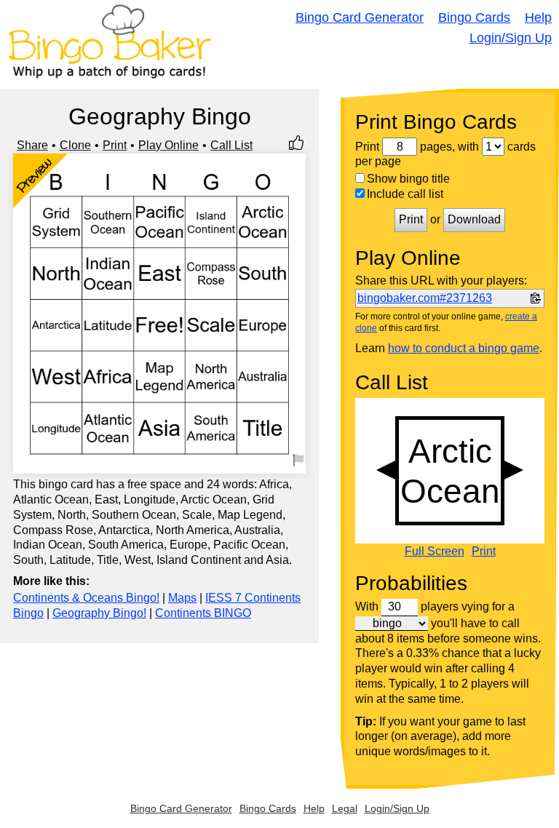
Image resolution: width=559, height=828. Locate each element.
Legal (344, 808)
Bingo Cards (474, 17)
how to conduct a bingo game (463, 348)
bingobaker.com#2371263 (424, 298)
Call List (231, 145)
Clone (75, 145)
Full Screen (434, 551)
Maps (182, 598)
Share (32, 145)
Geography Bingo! (99, 613)
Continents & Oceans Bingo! (86, 598)
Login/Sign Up (510, 38)
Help (538, 17)
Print (115, 145)
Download (474, 219)
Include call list (405, 194)
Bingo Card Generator (360, 17)
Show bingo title (408, 178)
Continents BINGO (203, 613)
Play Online (168, 145)
